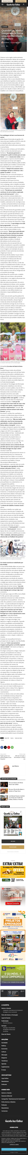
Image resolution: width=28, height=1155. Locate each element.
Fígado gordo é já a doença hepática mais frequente (5, 757)
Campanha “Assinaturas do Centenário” (13, 1010)
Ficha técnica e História (8, 1102)
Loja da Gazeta (5, 1018)
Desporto (4, 1058)
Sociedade (4, 1043)
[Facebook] (1, 747)
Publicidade (4, 1021)
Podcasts (4, 1084)
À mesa (3, 1070)
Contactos (4, 1111)
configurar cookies (14, 1144)
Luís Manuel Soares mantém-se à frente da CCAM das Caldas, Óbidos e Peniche (17, 797)
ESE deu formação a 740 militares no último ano (19, 757)
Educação (4, 1055)
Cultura (3, 1052)
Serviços (3, 1026)
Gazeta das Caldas (18, 738)
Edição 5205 (6, 738)
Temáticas (4, 1061)
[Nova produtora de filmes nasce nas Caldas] (4, 784)
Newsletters (5, 1081)
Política (3, 1046)
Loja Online (4, 1078)
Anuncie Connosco (7, 1023)
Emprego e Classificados (9, 1027)
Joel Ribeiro (6, 42)
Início (2, 8)
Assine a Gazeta (6, 1008)
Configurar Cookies (14, 1152)
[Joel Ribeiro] (2, 43)
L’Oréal (2, 740)
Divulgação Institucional (9, 1029)
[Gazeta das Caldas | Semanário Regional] (13, 4)
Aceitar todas (14, 1149)
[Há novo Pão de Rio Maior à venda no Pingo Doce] (4, 791)
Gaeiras (12, 738)
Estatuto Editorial (6, 1096)
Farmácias (5, 1031)
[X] (5, 747)
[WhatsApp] (12, 747)
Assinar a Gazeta (6, 1093)
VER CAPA (13, 841)
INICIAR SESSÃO (12, 847)
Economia (7, 8)
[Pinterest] (8, 747)
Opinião (3, 1064)
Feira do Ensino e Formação (9, 1015)
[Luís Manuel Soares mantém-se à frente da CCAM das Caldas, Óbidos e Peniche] (4, 797)
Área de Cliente (5, 1034)
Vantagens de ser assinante (10, 1012)
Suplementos (5, 1067)
